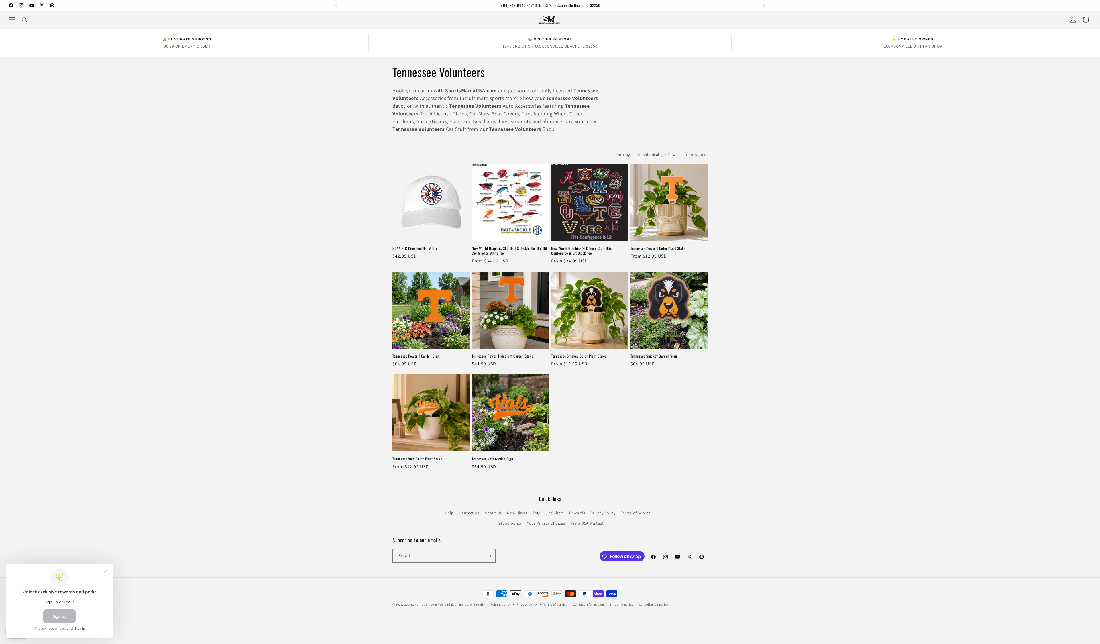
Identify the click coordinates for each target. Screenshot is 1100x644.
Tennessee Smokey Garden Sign (653, 356)
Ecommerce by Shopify (468, 604)
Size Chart (554, 513)
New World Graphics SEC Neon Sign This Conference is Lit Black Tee (581, 251)
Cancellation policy (653, 604)
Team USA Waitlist (587, 523)
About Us (493, 513)
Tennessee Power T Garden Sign (415, 356)
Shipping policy (621, 604)
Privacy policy (527, 604)
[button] (12, 19)
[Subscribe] (489, 556)
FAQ (536, 513)
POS (441, 604)
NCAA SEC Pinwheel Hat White (414, 248)
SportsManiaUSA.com (420, 604)
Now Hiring (517, 513)
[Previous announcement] (335, 5)
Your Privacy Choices (546, 523)
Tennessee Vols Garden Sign (492, 458)
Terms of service (555, 604)
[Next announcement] (764, 5)
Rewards (577, 513)
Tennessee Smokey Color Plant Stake (578, 356)
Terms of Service (636, 513)
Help (449, 513)
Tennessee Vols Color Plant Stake (417, 458)
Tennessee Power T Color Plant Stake (657, 248)
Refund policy (509, 523)
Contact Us (469, 513)
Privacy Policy (602, 513)
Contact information (588, 604)
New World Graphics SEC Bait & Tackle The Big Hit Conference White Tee (509, 251)
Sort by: (624, 154)
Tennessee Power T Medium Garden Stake (502, 356)
